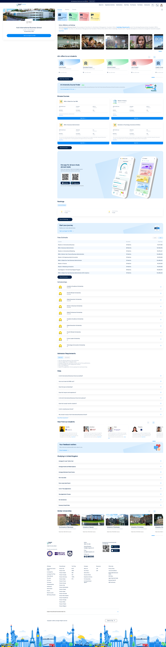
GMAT (73, 570)
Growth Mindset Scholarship (74, 292)
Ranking (67, 9)
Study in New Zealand (63, 595)
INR (160, 237)
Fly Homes (140, 5)
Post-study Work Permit (64, 483)
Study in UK (61, 568)
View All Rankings (64, 219)
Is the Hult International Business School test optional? (72, 398)
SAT (72, 574)
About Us (86, 568)
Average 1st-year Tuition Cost (66, 461)
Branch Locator (50, 592)
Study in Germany (63, 576)
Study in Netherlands (63, 587)
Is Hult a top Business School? (66, 409)
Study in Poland (62, 589)
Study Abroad (50, 576)
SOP (97, 570)
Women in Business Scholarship (74, 305)
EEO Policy (111, 576)
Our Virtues (86, 570)
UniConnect (49, 586)
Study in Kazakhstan (63, 597)
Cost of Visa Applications (65, 488)
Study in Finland (62, 604)
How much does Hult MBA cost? (66, 381)
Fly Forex (49, 580)
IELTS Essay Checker (51, 594)
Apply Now (82, 118)
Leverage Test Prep (51, 574)
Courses (74, 9)
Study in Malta (62, 601)
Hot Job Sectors (63, 499)
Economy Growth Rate (64, 505)
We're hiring (24, 4)
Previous (149, 57)
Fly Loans (49, 578)
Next (162, 43)
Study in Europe (62, 583)
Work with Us (86, 572)
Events (48, 590)
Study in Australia (63, 593)
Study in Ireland (62, 572)
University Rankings (62, 205)
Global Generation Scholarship (74, 299)
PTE (72, 579)
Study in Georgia (62, 599)
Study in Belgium (62, 606)
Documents (67, 357)
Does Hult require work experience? (67, 392)
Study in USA (62, 570)
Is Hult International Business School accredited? (71, 376)
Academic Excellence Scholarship (75, 286)
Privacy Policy (112, 568)
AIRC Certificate (112, 582)
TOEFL (73, 576)
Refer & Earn (49, 588)
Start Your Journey (64, 78)
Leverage (57, 620)
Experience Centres (110, 5)
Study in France (62, 581)
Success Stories (87, 574)
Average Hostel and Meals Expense (67, 466)
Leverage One (50, 572)
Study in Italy (62, 585)
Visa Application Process (65, 494)
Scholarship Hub (50, 584)
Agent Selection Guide (113, 578)
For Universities (87, 579)
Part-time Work (62, 477)
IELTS (73, 568)
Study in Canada (62, 574)
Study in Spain (62, 591)
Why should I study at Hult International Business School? (73, 414)
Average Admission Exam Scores (67, 472)
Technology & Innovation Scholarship (76, 345)
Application (60, 357)
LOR (97, 568)
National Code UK (112, 580)
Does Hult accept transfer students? (68, 403)
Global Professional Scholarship (74, 312)
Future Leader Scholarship (73, 338)
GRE (72, 572)
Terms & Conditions (113, 570)
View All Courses (64, 147)
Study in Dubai (62, 579)
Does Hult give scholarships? (66, 387)
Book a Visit (92, 1)
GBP (155, 237)
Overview (59, 9)
